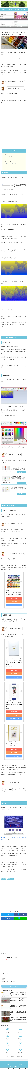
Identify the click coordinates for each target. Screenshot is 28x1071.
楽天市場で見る (14, 598)
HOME (7, 1064)
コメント (4, 959)
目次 (12, 150)
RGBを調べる (8, 160)
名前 (4, 973)
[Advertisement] (14, 128)
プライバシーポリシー (14, 1066)
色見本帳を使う (9, 165)
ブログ (20, 1064)
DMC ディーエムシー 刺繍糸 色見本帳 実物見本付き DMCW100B (14, 704)
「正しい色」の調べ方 (9, 156)
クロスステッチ (11, 878)
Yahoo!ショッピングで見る (14, 604)
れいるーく (15, 58)
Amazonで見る (14, 601)
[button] (25, 491)
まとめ (6, 167)
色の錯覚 (6, 154)
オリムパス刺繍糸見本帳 (12, 743)
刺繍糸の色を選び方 (9, 161)
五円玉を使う (8, 158)
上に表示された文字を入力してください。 (11, 981)
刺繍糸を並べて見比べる (11, 163)
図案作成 (4, 878)
